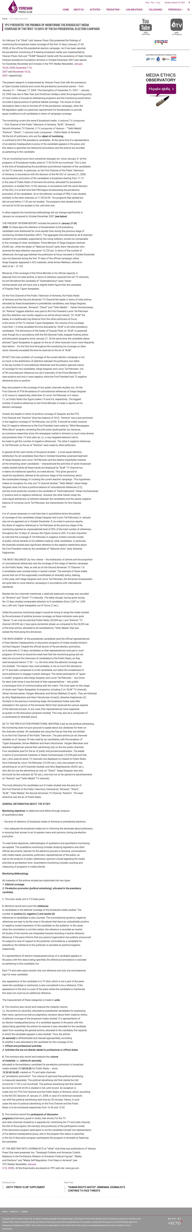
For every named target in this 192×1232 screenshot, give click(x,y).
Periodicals (174, 9)
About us (78, 9)
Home (66, 9)
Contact (24, 1211)
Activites (95, 9)
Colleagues (155, 9)
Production (112, 9)
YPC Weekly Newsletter (19, 19)
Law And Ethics (134, 9)
